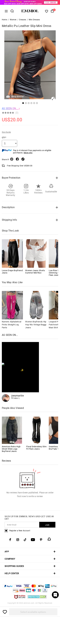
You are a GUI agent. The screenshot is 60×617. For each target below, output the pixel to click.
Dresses (22, 20)
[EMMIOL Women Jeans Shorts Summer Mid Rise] (35, 253)
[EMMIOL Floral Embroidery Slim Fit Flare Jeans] (36, 430)
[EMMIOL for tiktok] (25, 539)
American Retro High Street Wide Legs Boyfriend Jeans (11, 448)
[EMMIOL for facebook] (10, 539)
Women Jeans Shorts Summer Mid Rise (35, 271)
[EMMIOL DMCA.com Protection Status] (37, 598)
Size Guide (6, 132)
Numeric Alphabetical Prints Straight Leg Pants (11, 324)
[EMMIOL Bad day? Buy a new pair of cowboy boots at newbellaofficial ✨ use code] (20, 372)
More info (28, 153)
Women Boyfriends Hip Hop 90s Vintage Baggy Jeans (35, 324)
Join (47, 525)
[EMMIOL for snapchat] (49, 539)
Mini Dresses (34, 20)
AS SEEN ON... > (11, 108)
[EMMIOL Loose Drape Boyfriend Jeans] (12, 253)
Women (13, 20)
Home (4, 20)
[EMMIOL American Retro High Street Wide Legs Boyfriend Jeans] (12, 430)
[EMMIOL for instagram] (17, 539)
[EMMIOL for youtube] (33, 539)
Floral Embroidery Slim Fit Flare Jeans (36, 447)
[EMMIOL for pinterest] (41, 539)
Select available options (33, 611)
